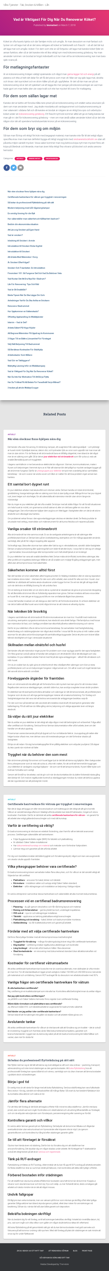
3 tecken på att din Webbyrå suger (23, 388)
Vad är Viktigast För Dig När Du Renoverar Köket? (30, 371)
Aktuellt (20, 158)
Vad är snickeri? (15, 235)
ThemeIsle (64, 1264)
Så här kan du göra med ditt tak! (55, 1258)
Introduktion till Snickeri (19, 251)
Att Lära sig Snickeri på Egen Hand (23, 230)
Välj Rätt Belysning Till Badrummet (24, 344)
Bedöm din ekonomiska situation (23, 224)
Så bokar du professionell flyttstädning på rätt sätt (31, 202)
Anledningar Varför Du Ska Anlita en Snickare (29, 300)
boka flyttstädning (77, 1068)
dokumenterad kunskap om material (33, 845)
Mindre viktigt (34, 158)
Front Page (87, 1251)
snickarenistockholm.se (85, 139)
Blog (75, 1251)
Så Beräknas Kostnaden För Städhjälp (25, 350)
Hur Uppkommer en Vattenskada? (23, 311)
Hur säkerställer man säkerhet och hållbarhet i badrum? (33, 219)
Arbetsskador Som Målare (20, 355)
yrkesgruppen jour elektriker (49, 471)
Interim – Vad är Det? (17, 322)
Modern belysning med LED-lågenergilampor (29, 208)
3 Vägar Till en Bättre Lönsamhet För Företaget (29, 339)
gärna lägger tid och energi (80, 74)
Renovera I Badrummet (19, 306)
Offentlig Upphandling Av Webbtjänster (25, 317)
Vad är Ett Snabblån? (17, 290)
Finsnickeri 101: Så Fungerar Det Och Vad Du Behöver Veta (35, 273)
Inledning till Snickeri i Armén (21, 241)
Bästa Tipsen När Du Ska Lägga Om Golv (26, 295)
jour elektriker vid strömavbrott (59, 457)
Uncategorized (52, 158)
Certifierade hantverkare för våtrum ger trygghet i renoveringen (37, 197)
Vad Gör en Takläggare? (19, 360)
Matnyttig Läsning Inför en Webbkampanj (26, 366)
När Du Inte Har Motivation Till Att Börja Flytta (28, 377)
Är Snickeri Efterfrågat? (19, 262)
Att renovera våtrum (58, 1251)
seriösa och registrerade (49, 1152)
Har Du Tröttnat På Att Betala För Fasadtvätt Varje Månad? (34, 382)
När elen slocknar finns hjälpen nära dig (26, 191)
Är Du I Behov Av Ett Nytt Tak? (30, 1251)
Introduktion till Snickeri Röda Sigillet (25, 246)
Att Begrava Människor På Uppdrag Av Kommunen (31, 333)
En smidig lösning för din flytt (21, 213)
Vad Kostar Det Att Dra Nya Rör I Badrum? (27, 279)
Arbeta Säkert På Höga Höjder (21, 328)
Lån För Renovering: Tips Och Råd (23, 284)
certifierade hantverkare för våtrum (68, 815)
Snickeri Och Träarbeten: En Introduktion (26, 268)
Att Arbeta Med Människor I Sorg (23, 257)
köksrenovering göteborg (31, 114)
